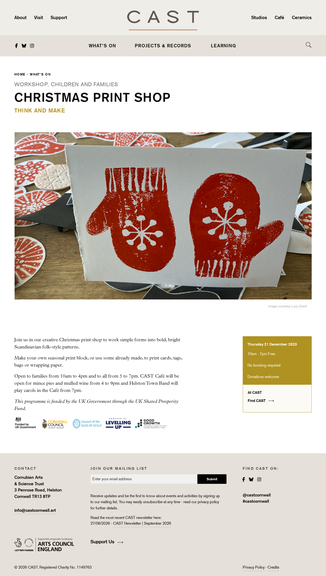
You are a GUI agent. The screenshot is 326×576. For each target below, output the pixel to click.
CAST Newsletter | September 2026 (142, 523)
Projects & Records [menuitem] (163, 45)
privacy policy (208, 502)
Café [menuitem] (279, 17)
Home (20, 74)
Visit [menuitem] (38, 17)
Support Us (103, 541)
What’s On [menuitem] (102, 45)
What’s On (40, 74)
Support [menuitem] (59, 17)
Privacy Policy (254, 567)
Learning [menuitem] (223, 45)
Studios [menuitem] (259, 17)
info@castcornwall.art (35, 510)
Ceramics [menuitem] (302, 17)
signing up (212, 496)
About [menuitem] (20, 17)
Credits (273, 567)
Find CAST (257, 400)
